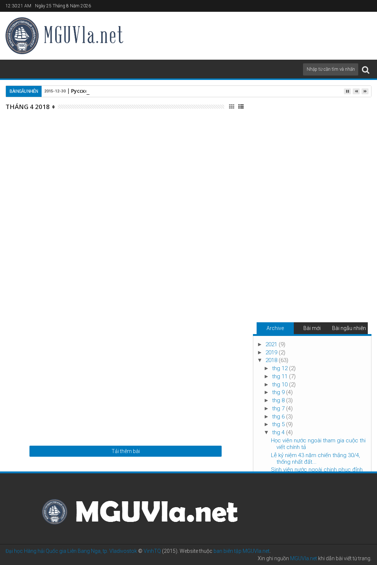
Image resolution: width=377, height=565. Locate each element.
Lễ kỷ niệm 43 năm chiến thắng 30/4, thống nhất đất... (315, 458)
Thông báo (178, 221)
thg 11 (280, 376)
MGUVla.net (303, 558)
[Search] (365, 69)
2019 (272, 352)
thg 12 (280, 368)
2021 (272, 344)
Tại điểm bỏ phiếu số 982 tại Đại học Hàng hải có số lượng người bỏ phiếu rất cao (172, 370)
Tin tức (175, 141)
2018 (272, 360)
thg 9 (279, 392)
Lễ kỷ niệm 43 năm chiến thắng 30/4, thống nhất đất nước (163, 204)
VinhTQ (152, 551)
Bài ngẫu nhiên (349, 328)
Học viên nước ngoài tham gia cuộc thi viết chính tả (170, 124)
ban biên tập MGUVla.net (241, 551)
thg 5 (279, 424)
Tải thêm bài (126, 451)
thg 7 (279, 408)
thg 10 (280, 384)
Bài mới (312, 328)
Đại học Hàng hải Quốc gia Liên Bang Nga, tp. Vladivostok (71, 551)
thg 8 (279, 400)
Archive (275, 328)
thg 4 (279, 432)
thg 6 (279, 416)
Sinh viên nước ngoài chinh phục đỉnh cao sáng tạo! (165, 285)
